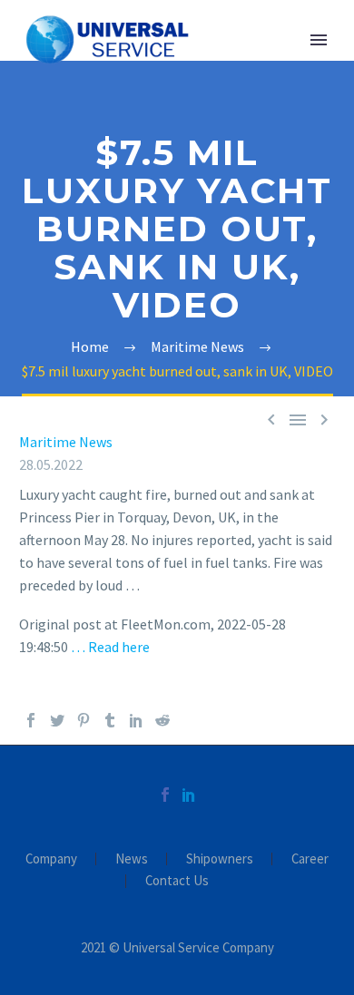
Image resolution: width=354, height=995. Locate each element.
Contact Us (177, 881)
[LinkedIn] (136, 720)
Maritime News (66, 442)
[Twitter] (57, 720)
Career (310, 859)
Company (51, 859)
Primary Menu (318, 40)
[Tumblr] (110, 720)
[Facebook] (31, 720)
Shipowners (219, 859)
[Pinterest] (83, 720)
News (131, 859)
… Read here (110, 647)
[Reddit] (162, 720)
